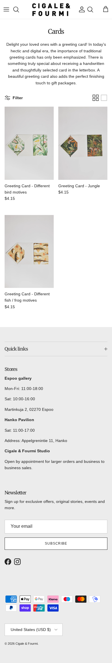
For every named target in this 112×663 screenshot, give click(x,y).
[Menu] (6, 9)
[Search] (19, 9)
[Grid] (95, 97)
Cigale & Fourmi (27, 643)
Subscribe (56, 543)
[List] (104, 97)
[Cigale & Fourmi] (51, 9)
